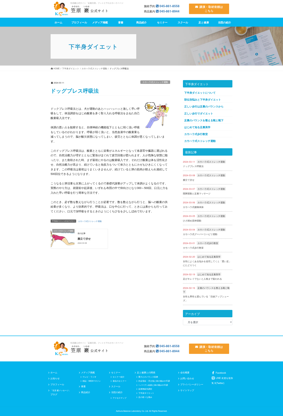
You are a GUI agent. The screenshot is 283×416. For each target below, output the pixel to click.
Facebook (220, 372)
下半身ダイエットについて (200, 92)
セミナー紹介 (118, 376)
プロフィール (57, 384)
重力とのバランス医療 (148, 376)
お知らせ (55, 378)
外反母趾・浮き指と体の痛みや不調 (154, 380)
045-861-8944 (169, 11)
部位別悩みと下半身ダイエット (202, 99)
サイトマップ (187, 390)
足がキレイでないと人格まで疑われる (202, 278)
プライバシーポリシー (191, 384)
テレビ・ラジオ (89, 376)
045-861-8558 (169, 6)
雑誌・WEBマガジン (92, 380)
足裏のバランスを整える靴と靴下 (204, 120)
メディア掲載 (88, 372)
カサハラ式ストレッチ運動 (155, 82)
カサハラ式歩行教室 (196, 134)
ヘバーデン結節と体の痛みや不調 (153, 384)
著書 (83, 386)
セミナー (115, 372)
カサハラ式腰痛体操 (193, 207)
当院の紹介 (117, 392)
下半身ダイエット (146, 392)
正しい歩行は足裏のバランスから (204, 106)
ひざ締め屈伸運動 (192, 220)
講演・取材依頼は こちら (211, 9)
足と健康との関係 (146, 372)
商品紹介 (85, 392)
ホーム (53, 372)
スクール (115, 386)
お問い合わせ (187, 378)
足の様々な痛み (145, 397)
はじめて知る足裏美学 (197, 127)
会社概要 (184, 372)
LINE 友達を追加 (224, 378)
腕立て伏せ (84, 238)
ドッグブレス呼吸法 (193, 166)
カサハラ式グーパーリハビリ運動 (200, 234)
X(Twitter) (219, 383)
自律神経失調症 (145, 388)
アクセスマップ (119, 397)
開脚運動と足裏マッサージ (196, 193)
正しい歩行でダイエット (198, 113)
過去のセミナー (119, 380)
